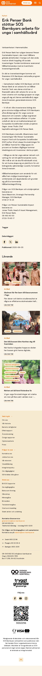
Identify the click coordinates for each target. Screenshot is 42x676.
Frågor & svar (7, 450)
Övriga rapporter (8, 437)
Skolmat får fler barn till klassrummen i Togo (21, 293)
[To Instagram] (26, 598)
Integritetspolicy (8, 468)
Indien (8, 331)
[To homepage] (9, 3)
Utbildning (16, 282)
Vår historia (6, 423)
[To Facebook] (15, 598)
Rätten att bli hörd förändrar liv (18, 390)
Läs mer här (8, 305)
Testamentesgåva (8, 505)
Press (4, 445)
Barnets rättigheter (13, 365)
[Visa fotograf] (37, 283)
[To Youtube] (20, 598)
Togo (7, 282)
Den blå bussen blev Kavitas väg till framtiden (19, 342)
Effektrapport (7, 430)
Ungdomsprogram (12, 380)
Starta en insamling (9, 508)
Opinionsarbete (8, 441)
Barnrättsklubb (11, 372)
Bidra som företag (8, 491)
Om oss (5, 420)
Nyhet (4, 15)
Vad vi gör (6, 416)
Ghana (22, 372)
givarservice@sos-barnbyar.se (13, 521)
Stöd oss (26, 3)
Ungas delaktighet (12, 376)
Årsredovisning (7, 434)
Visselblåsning (7, 464)
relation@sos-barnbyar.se (24, 532)
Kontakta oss (7, 453)
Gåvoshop (6, 494)
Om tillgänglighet (8, 471)
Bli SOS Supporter (8, 483)
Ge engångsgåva (8, 487)
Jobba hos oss (7, 457)
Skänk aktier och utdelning (12, 512)
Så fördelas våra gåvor (10, 475)
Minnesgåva (6, 498)
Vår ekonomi (6, 460)
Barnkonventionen (12, 368)
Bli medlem (6, 501)
